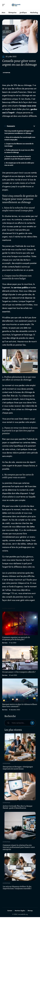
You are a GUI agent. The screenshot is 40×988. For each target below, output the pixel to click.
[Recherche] (36, 5)
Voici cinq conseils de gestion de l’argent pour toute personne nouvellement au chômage (19, 132)
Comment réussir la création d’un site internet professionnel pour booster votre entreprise (19, 847)
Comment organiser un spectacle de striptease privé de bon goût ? (16, 638)
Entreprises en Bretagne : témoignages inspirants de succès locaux (18, 767)
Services (4, 643)
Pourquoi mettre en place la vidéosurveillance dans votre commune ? (19, 705)
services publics (21, 287)
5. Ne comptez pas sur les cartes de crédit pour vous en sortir (19, 164)
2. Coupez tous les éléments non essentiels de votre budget (18, 145)
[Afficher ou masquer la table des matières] (25, 126)
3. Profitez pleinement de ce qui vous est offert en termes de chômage (19, 151)
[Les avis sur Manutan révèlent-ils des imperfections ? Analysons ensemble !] (20, 867)
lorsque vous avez (28, 105)
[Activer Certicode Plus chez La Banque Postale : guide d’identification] (20, 786)
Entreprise (6, 72)
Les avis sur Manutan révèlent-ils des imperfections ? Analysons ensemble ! (17, 887)
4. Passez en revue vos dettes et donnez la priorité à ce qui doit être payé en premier (17, 157)
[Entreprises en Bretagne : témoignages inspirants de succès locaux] (20, 747)
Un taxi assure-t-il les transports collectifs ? (19, 672)
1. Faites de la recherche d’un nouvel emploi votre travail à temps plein (19, 138)
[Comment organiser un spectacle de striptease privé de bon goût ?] (20, 623)
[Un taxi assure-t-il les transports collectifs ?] (20, 658)
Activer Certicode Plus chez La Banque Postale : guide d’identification (17, 807)
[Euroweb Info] (16, 5)
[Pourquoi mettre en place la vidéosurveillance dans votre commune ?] (20, 690)
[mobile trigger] (4, 5)
